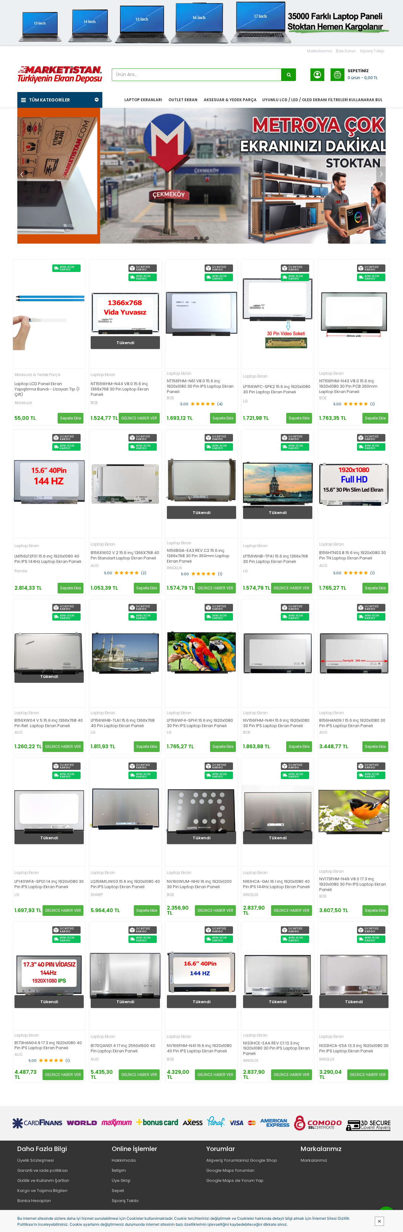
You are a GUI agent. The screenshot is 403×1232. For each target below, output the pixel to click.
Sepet (118, 1191)
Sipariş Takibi (125, 1201)
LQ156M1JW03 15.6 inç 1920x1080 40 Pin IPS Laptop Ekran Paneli (125, 884)
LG (245, 401)
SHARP (97, 895)
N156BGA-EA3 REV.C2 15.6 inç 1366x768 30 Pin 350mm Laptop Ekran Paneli (198, 556)
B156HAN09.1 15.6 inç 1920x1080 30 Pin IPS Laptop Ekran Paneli (352, 723)
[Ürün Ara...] (288, 74)
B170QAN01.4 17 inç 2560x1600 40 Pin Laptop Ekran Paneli (123, 1048)
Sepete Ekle (70, 418)
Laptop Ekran (103, 374)
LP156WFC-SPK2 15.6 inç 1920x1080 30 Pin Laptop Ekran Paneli (276, 389)
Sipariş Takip (372, 51)
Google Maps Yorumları (230, 1170)
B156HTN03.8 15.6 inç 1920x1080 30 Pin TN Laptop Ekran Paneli (352, 555)
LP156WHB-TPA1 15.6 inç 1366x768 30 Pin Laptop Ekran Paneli (275, 559)
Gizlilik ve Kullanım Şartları (43, 1180)
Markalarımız (319, 51)
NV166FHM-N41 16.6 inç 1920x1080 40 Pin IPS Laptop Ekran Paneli (199, 1048)
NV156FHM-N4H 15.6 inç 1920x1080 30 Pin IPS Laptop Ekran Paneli (276, 723)
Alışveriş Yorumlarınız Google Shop (241, 1160)
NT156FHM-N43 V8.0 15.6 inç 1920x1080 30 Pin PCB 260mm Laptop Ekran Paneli (348, 387)
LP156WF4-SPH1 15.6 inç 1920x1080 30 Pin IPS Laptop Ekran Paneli (200, 723)
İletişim (119, 1170)
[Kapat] (379, 1221)
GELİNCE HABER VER (139, 418)
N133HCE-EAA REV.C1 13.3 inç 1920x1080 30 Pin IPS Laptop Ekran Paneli (276, 1049)
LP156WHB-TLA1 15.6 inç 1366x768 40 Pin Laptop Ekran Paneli (123, 723)
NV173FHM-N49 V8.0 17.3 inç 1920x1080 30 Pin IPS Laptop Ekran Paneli (352, 884)
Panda (20, 571)
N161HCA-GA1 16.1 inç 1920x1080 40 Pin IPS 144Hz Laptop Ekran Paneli (276, 884)
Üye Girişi (121, 1180)
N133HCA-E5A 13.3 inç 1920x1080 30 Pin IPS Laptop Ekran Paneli (354, 1048)
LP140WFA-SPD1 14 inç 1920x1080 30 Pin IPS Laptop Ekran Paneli (49, 884)
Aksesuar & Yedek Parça (37, 374)
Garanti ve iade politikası (42, 1170)
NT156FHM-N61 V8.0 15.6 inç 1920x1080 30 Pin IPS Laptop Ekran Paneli (200, 387)
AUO (95, 566)
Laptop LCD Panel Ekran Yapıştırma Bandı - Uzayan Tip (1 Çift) (46, 389)
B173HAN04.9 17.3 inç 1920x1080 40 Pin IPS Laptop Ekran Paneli (48, 1045)
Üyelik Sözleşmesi (35, 1160)
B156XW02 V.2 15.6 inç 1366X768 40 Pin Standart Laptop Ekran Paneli (125, 555)
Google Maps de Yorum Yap (235, 1180)
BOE (94, 403)
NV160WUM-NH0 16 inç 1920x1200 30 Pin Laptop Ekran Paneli (199, 884)
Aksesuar (23, 403)
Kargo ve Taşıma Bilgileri (42, 1191)
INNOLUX (174, 568)
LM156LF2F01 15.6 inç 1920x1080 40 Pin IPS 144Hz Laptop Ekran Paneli (47, 559)
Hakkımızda (124, 1160)
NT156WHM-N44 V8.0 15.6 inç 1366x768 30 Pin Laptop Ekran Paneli (120, 389)
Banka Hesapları (34, 1201)
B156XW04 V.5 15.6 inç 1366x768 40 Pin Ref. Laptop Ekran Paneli (48, 723)
